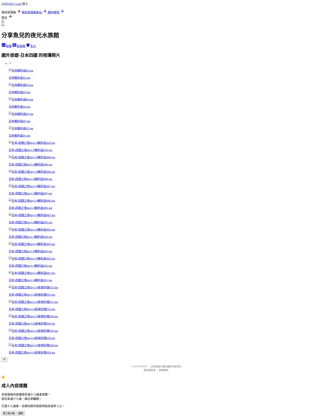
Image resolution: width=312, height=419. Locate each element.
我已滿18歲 (9, 413)
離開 (20, 413)
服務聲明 (163, 370)
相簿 (9, 46)
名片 (33, 46)
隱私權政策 (149, 370)
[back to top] (4, 359)
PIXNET (143, 366)
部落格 (21, 46)
